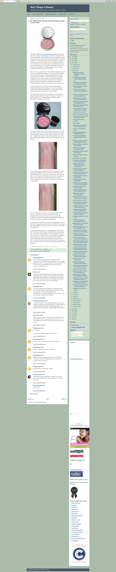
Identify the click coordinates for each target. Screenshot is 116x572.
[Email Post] (49, 249)
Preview (72, 24)
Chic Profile (74, 507)
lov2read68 (36, 286)
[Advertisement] (77, 385)
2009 (73, 56)
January (75, 64)
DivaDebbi (74, 517)
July (74, 296)
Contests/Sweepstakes (51, 14)
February (75, 66)
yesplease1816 (37, 257)
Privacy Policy (62, 14)
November (76, 304)
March (75, 68)
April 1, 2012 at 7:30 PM (39, 325)
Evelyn (35, 272)
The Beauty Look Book (77, 532)
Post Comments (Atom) (40, 402)
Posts (73, 332)
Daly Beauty (75, 513)
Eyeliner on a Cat (76, 519)
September (76, 300)
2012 (73, 62)
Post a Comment (33, 393)
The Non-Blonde (75, 534)
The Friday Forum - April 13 (79, 158)
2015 (73, 313)
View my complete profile (78, 327)
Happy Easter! (76, 123)
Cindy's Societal (37, 374)
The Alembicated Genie (77, 530)
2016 (73, 315)
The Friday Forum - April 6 (79, 112)
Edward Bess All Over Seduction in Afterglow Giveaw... (79, 74)
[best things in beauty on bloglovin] (77, 461)
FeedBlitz (83, 24)
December (76, 306)
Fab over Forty (75, 521)
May (74, 292)
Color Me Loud (75, 511)
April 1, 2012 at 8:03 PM (39, 363)
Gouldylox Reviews (76, 524)
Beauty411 (74, 505)
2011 (73, 60)
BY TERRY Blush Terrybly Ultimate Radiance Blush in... (79, 79)
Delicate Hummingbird (77, 515)
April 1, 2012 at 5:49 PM (39, 283)
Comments (75, 335)
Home (28, 14)
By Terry (40, 251)
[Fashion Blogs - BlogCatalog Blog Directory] (79, 484)
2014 (73, 311)
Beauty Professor (76, 503)
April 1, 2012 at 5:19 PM (39, 269)
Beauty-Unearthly (37, 385)
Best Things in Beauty (41, 7)
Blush (35, 251)
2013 (73, 309)
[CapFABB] (79, 563)
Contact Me (71, 14)
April (74, 70)
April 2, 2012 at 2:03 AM (39, 382)
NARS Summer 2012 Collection (80, 114)
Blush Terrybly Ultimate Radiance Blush (46, 54)
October (75, 302)
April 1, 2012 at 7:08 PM (39, 312)
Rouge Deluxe (75, 528)
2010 (73, 58)
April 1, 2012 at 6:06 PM (39, 297)
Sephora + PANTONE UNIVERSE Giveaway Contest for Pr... (79, 165)
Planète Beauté (75, 526)
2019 (73, 319)
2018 (73, 317)
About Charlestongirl (38, 14)
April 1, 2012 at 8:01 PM (39, 336)
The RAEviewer (75, 536)
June (74, 294)
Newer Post (30, 399)
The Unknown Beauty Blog (78, 538)
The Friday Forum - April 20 (79, 200)
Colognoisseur (75, 509)
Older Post (64, 399)
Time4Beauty (75, 540)
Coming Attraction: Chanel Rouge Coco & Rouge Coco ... (80, 91)
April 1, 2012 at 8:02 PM (39, 352)
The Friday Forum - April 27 (79, 268)
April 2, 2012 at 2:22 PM (39, 390)
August (75, 298)
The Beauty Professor (39, 300)
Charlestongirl (45, 251)
